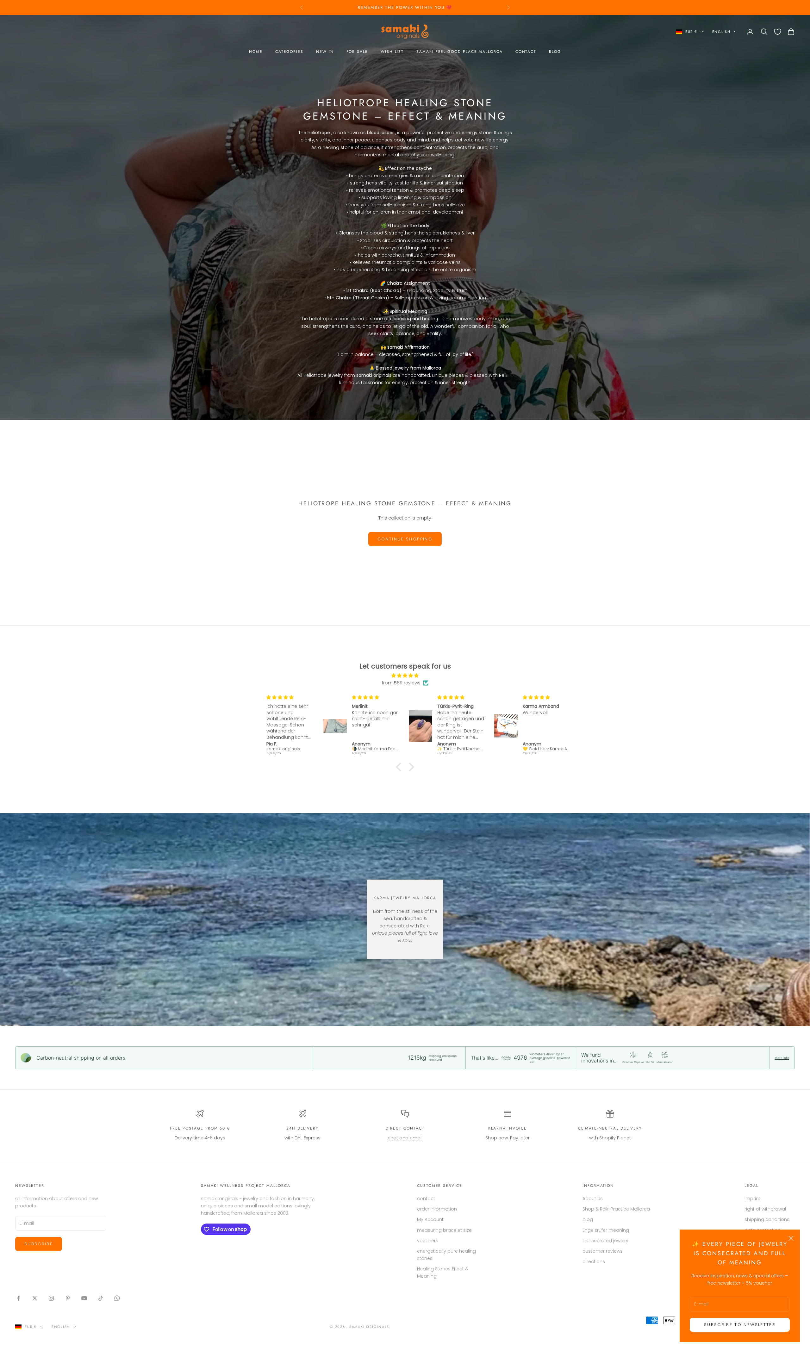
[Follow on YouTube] (84, 1298)
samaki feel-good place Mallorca (459, 51)
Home (256, 51)
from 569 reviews (401, 683)
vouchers (427, 1240)
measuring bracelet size (444, 1230)
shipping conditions (767, 1219)
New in (325, 51)
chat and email (405, 1138)
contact (525, 51)
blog (555, 51)
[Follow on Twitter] (35, 1298)
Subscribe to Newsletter (740, 1325)
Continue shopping (405, 539)
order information (437, 1209)
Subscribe (38, 1244)
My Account (430, 1219)
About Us (593, 1198)
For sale (357, 51)
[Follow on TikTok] (100, 1298)
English (721, 31)
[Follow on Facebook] (18, 1298)
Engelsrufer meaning (606, 1230)
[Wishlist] (777, 31)
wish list (392, 51)
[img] (405, 675)
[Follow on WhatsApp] (117, 1298)
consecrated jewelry (605, 1240)
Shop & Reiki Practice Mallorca (616, 1209)
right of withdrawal (765, 1209)
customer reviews (603, 1251)
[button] (400, 767)
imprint (752, 1198)
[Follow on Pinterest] (68, 1298)
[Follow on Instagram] (51, 1298)
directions (594, 1261)
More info (782, 1058)
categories (289, 51)
